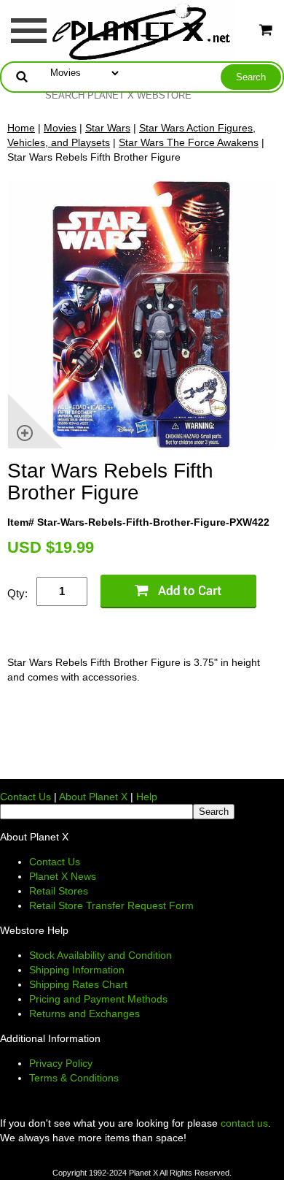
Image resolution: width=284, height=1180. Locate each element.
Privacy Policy (60, 1063)
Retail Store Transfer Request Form (111, 905)
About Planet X (93, 796)
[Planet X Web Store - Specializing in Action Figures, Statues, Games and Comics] (142, 30)
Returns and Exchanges (84, 1013)
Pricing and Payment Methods (98, 999)
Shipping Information (77, 970)
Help (146, 796)
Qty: (17, 593)
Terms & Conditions (74, 1078)
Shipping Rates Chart (78, 984)
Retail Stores (58, 891)
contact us (244, 1123)
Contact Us (25, 796)
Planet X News (62, 876)
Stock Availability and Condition (100, 955)
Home (21, 128)
